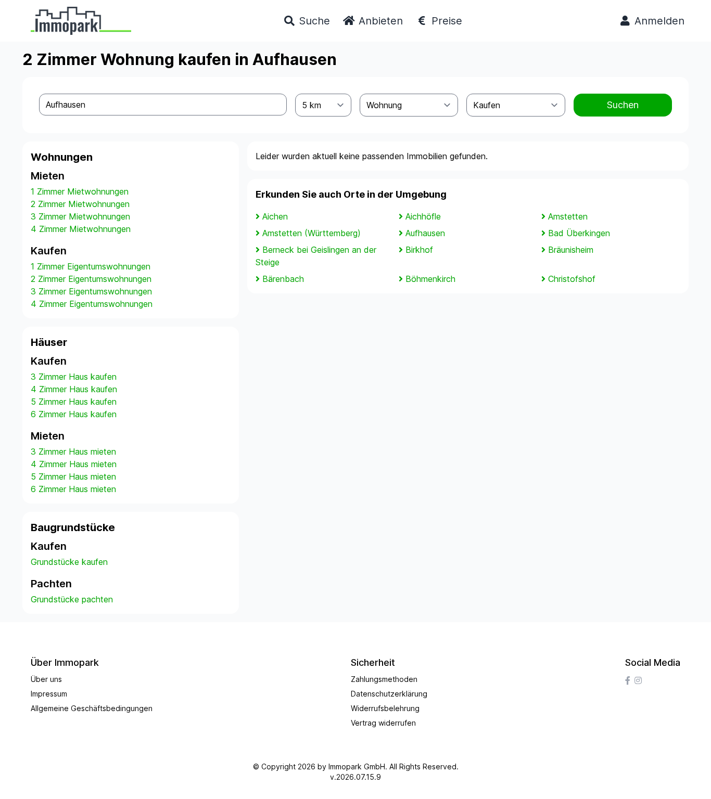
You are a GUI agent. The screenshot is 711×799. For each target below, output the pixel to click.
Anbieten (379, 21)
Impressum (49, 693)
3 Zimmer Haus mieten (73, 451)
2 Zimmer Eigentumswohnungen (91, 279)
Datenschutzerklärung (389, 693)
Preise (445, 21)
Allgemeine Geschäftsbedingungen (92, 708)
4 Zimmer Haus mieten (74, 464)
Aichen (275, 216)
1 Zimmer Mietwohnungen (80, 191)
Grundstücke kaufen (69, 562)
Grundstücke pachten (72, 599)
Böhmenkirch (430, 279)
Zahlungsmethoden (384, 679)
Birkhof (419, 249)
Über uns (46, 679)
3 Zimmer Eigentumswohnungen (91, 291)
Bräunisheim (570, 249)
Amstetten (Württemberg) (311, 233)
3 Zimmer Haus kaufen (74, 376)
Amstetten (568, 216)
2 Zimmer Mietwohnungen (80, 204)
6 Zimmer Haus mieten (73, 489)
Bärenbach (283, 279)
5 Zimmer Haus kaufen (74, 401)
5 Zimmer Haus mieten (73, 476)
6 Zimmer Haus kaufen (74, 414)
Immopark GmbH (356, 766)
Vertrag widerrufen (383, 722)
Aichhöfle (423, 216)
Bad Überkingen (579, 233)
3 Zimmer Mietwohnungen (80, 216)
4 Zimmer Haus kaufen (74, 389)
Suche (313, 21)
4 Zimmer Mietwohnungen (81, 229)
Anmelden (657, 21)
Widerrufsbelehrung (385, 708)
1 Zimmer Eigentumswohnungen (90, 266)
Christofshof (571, 279)
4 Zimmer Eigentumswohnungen (92, 304)
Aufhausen (425, 233)
